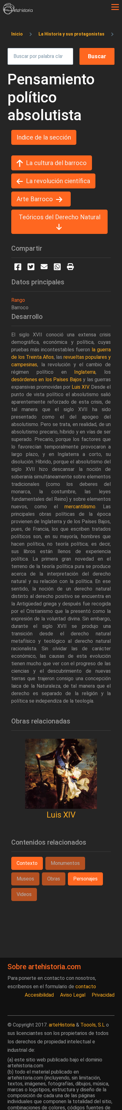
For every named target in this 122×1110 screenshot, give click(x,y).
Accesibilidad (39, 995)
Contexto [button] (27, 863)
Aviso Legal (72, 995)
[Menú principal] (115, 7)
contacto (85, 986)
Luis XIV (61, 814)
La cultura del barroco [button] (56, 163)
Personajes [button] (85, 879)
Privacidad (103, 995)
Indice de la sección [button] (44, 137)
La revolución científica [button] (58, 181)
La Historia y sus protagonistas (71, 33)
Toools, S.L (92, 1025)
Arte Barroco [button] (35, 199)
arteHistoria (62, 1025)
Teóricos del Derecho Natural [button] (59, 217)
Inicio (17, 33)
